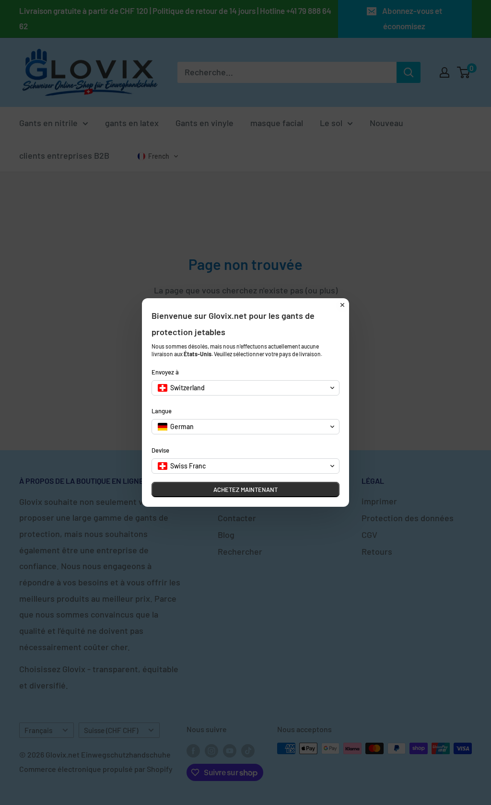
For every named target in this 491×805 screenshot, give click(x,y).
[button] (245, 388)
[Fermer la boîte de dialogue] (342, 305)
